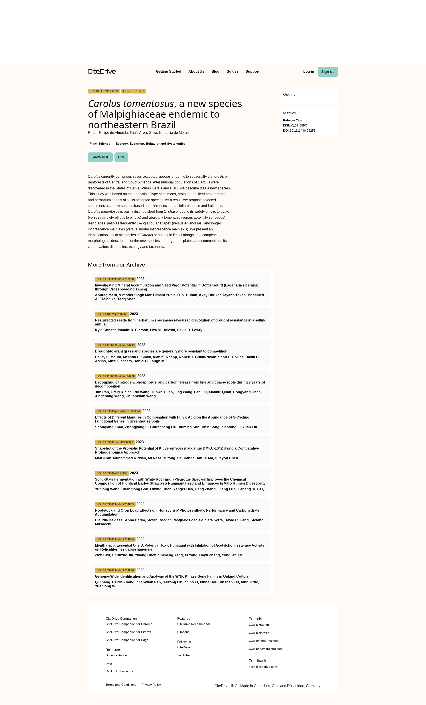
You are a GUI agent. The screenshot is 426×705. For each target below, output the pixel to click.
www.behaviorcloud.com (266, 648)
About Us (196, 71)
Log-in (308, 71)
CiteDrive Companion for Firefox (128, 632)
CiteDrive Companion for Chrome (129, 624)
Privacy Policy (151, 684)
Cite (121, 157)
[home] (102, 72)
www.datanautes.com (264, 641)
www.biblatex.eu (260, 633)
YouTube (183, 655)
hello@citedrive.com (263, 666)
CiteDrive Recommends (194, 624)
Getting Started (168, 71)
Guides (233, 71)
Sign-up (328, 72)
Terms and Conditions (121, 684)
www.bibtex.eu (259, 625)
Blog (215, 71)
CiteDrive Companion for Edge (127, 640)
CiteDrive (183, 647)
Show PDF (100, 157)
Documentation (116, 655)
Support (252, 71)
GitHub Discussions (119, 671)
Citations (183, 632)
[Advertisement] (213, 33)
